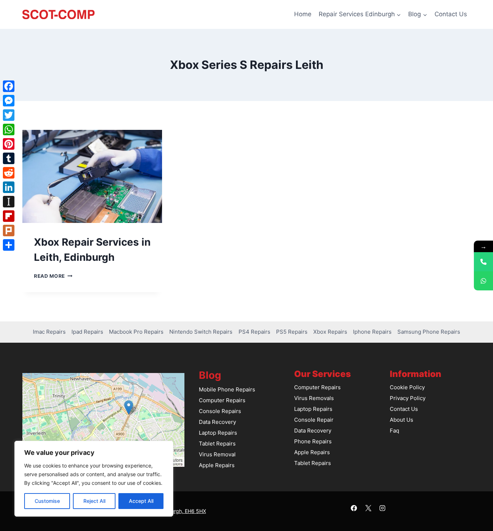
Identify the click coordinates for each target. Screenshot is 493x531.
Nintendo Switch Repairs (200, 331)
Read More (53, 276)
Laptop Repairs (218, 432)
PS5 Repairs (291, 331)
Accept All (141, 501)
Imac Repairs (49, 331)
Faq (394, 430)
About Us (401, 419)
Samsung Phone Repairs (428, 331)
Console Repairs (220, 411)
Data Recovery (217, 421)
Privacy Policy (408, 398)
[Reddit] (8, 173)
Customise (47, 501)
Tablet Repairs (217, 443)
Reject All (94, 501)
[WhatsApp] (8, 129)
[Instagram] (382, 508)
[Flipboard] (8, 216)
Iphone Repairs (372, 331)
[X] (368, 508)
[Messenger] (8, 100)
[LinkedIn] (8, 187)
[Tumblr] (8, 158)
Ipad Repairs (87, 331)
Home (302, 14)
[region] (93, 479)
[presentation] (92, 176)
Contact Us (451, 14)
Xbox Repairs (330, 331)
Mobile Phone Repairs (227, 389)
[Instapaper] (8, 201)
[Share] (8, 245)
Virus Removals (314, 398)
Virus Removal (217, 454)
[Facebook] (354, 508)
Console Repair (313, 419)
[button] (128, 407)
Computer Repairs (222, 400)
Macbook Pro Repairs (136, 331)
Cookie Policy (407, 387)
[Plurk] (8, 230)
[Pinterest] (8, 144)
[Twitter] (8, 115)
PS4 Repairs (254, 331)
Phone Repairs (313, 441)
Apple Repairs (217, 465)
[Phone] (483, 261)
